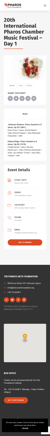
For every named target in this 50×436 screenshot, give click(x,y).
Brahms (12, 85)
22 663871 (18, 220)
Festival (29, 85)
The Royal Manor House (22, 195)
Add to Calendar (25, 242)
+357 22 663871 (14, 292)
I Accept (25, 428)
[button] (25, 338)
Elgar (20, 85)
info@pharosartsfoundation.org (25, 233)
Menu (25, 114)
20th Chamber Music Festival (24, 208)
